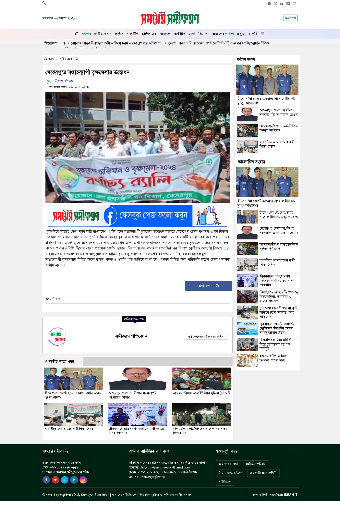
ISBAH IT (291, 495)
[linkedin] (74, 480)
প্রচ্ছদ (51, 59)
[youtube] (64, 480)
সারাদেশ (165, 34)
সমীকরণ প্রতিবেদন (63, 81)
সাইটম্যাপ (225, 482)
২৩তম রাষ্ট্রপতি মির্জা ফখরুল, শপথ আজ (274, 358)
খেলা (191, 34)
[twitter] (55, 480)
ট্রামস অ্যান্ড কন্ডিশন (231, 473)
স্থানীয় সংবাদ (103, 34)
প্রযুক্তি (241, 34)
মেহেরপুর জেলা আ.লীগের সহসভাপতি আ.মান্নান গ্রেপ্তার (279, 112)
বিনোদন (203, 34)
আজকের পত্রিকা (223, 34)
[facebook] (46, 480)
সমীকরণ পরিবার (255, 464)
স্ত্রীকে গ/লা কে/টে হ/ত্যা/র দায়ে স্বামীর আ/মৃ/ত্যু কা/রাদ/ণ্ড (266, 100)
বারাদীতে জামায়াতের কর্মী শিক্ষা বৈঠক (69, 429)
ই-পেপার (290, 18)
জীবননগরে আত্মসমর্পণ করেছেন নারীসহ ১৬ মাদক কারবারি (277, 280)
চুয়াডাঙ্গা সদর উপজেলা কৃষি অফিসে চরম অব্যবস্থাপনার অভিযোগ (96, 43)
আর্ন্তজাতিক (149, 34)
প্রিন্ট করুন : (206, 286)
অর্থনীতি (179, 34)
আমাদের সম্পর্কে (228, 464)
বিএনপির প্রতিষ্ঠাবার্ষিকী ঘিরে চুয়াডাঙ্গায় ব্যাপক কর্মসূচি (275, 344)
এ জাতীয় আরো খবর (59, 361)
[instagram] (83, 480)
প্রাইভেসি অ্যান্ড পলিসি (263, 473)
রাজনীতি (133, 34)
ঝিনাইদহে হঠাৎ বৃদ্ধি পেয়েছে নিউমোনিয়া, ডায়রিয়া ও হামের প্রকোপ (279, 296)
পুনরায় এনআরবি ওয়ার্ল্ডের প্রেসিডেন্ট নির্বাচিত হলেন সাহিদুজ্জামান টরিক (198, 43)
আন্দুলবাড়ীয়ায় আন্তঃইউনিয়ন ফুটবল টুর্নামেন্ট (201, 393)
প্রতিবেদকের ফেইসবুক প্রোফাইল (205, 336)
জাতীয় (119, 34)
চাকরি (253, 34)
